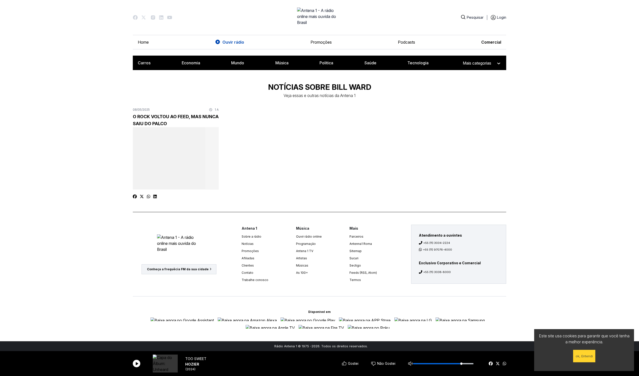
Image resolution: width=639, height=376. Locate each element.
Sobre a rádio (251, 236)
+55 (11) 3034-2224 (436, 243)
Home (143, 42)
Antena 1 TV (304, 251)
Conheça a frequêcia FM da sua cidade (178, 269)
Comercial (491, 42)
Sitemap (355, 251)
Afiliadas (248, 258)
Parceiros (356, 236)
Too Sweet (195, 359)
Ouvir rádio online (309, 236)
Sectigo (355, 265)
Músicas (302, 265)
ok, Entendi (584, 356)
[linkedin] (155, 196)
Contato (247, 273)
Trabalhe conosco (255, 280)
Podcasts (406, 42)
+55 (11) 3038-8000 (437, 272)
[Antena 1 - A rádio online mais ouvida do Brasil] (319, 17)
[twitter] (498, 364)
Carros (144, 62)
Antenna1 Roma (360, 244)
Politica (326, 62)
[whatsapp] (504, 364)
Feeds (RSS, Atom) (363, 273)
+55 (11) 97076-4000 (437, 249)
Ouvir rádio (233, 42)
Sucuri (353, 258)
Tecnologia (418, 62)
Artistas (301, 258)
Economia (191, 62)
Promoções (321, 42)
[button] (135, 17)
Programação (306, 244)
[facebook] (491, 364)
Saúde (370, 62)
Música (282, 62)
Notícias (248, 244)
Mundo (237, 62)
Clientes (248, 265)
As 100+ (302, 273)
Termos (355, 280)
